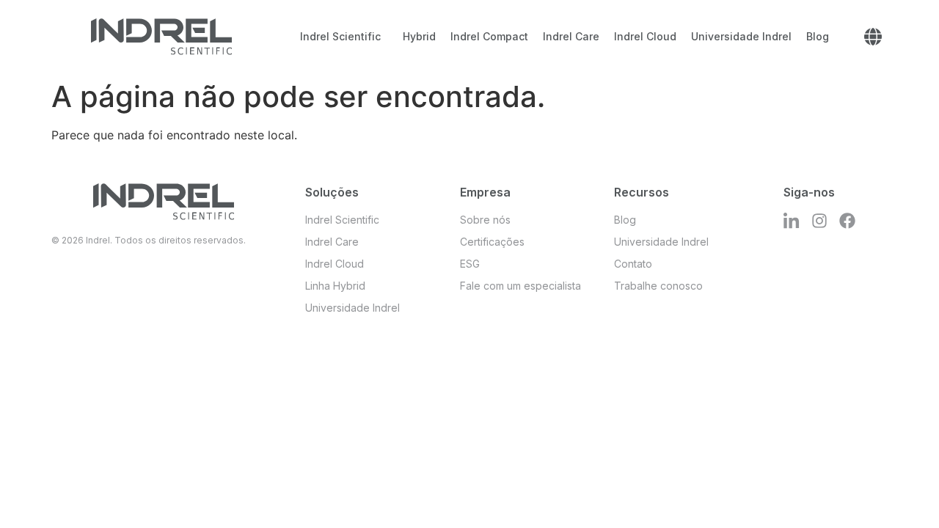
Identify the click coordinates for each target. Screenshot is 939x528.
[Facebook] (847, 221)
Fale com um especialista (520, 285)
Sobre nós (485, 219)
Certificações (492, 241)
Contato (633, 263)
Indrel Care (571, 36)
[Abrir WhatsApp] (902, 491)
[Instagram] (819, 221)
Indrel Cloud (645, 36)
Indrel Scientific (340, 36)
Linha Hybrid (335, 285)
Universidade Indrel (741, 36)
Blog (817, 36)
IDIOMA (873, 36)
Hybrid (419, 36)
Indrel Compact (489, 36)
